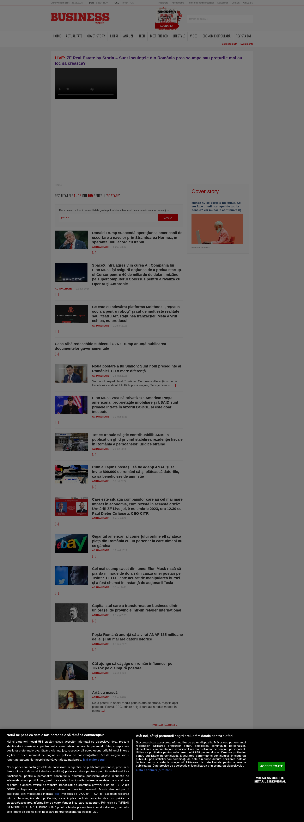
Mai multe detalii (94, 759)
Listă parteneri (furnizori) (154, 770)
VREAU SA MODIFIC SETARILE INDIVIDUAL (270, 779)
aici (57, 793)
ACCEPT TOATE (271, 766)
